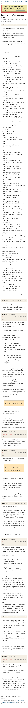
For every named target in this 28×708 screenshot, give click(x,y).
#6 (3, 544)
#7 (25, 617)
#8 (3, 661)
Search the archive (20, 10)
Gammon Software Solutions (8, 1)
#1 (25, 300)
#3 (3, 436)
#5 (25, 503)
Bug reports (5, 3)
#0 (25, 25)
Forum (18, 1)
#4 (3, 455)
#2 (3, 319)
